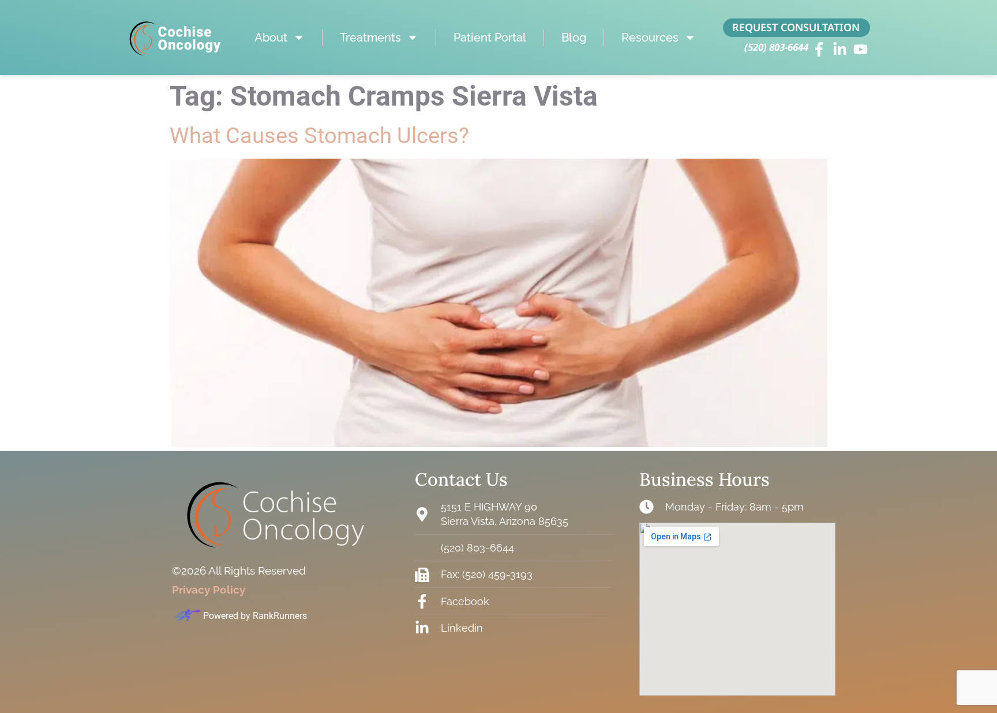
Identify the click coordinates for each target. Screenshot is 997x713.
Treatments (370, 37)
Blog (573, 37)
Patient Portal (489, 37)
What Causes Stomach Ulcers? (319, 135)
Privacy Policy (208, 589)
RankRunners (280, 615)
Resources (650, 37)
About (270, 37)
